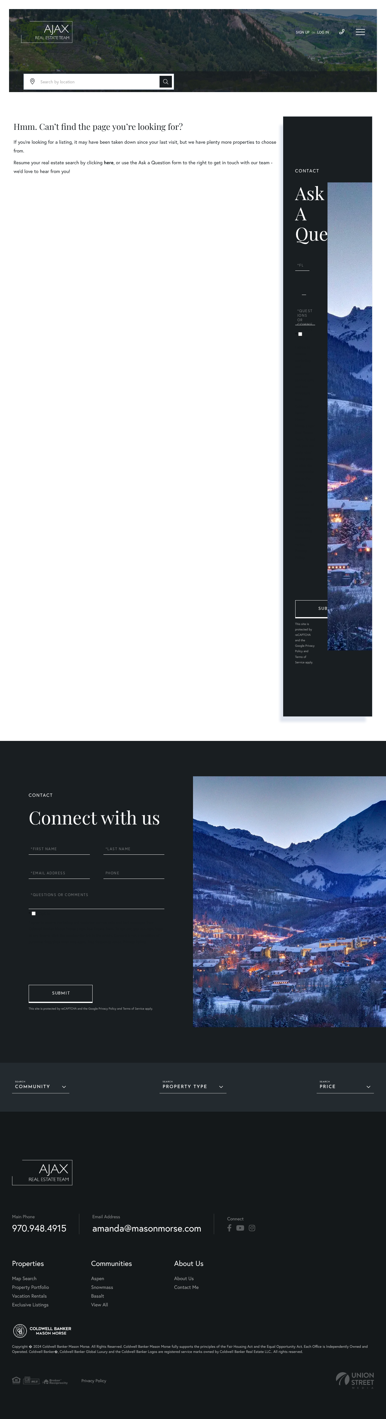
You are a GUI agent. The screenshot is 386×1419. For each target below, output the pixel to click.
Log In (323, 32)
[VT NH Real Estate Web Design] (355, 1380)
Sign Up (302, 32)
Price (328, 1087)
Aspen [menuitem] (97, 1278)
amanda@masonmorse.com (146, 1228)
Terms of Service (133, 1009)
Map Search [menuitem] (24, 1278)
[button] (166, 82)
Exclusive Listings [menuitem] (30, 1305)
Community (32, 1087)
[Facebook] (229, 1228)
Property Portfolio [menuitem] (30, 1287)
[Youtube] (240, 1228)
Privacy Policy (134, 942)
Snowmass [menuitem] (102, 1287)
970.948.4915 (39, 1228)
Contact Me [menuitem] (186, 1287)
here (108, 162)
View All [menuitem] (99, 1305)
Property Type (185, 1087)
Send (327, 609)
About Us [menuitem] (184, 1278)
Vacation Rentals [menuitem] (29, 1296)
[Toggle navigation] (360, 32)
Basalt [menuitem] (97, 1296)
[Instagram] (252, 1228)
